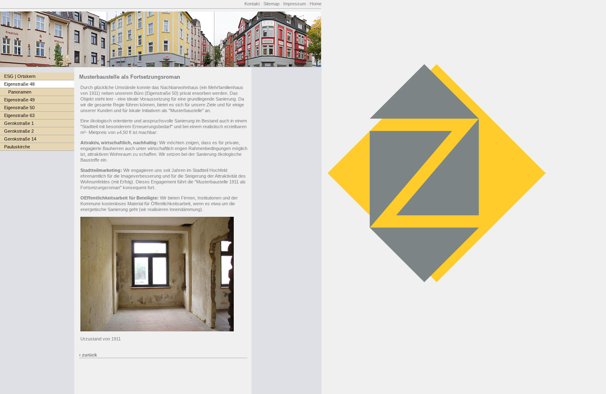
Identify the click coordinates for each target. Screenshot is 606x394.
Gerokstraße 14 (20, 138)
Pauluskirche (17, 146)
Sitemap (271, 3)
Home (316, 3)
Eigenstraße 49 (19, 99)
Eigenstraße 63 (19, 115)
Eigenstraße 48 (19, 84)
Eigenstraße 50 (19, 107)
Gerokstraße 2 (19, 131)
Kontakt (252, 3)
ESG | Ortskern (19, 76)
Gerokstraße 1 (19, 123)
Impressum (294, 3)
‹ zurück (88, 354)
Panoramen (19, 91)
